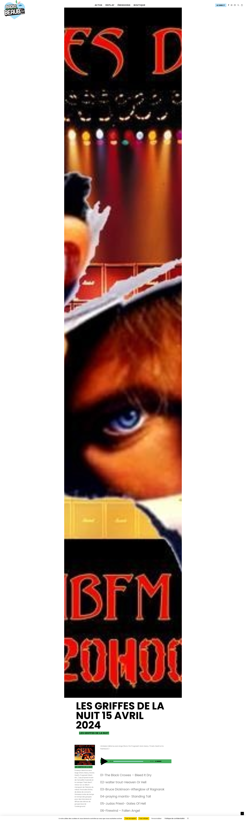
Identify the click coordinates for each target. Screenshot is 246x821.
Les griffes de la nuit (94, 733)
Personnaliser (156, 818)
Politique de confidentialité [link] (174, 818)
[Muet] (155, 762)
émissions (124, 5)
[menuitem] (98, 5)
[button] (221, 5)
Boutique (139, 5)
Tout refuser (143, 818)
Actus (98, 5)
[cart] (241, 5)
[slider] (159, 761)
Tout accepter (130, 818)
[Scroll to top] (242, 813)
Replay (109, 5)
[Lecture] (101, 762)
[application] (136, 761)
